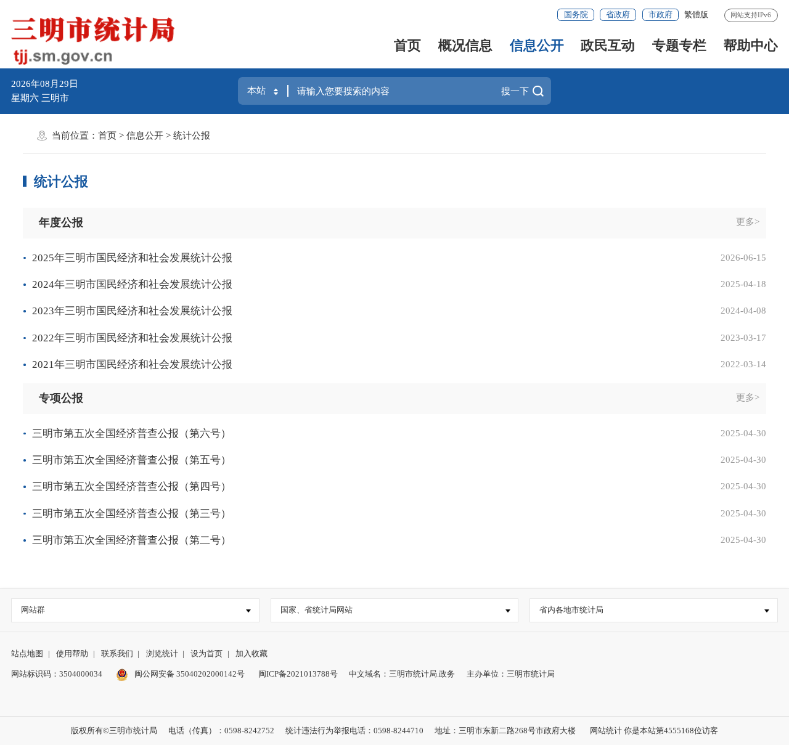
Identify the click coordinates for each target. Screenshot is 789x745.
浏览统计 (162, 653)
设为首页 (206, 653)
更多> (747, 222)
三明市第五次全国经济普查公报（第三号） (131, 513)
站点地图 (27, 653)
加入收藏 (251, 653)
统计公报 (191, 135)
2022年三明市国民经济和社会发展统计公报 (132, 338)
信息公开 (537, 45)
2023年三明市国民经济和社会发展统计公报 (132, 311)
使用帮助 (72, 653)
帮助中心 (751, 45)
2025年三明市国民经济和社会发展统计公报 (132, 258)
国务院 (576, 14)
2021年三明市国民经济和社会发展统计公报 (132, 364)
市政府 (660, 14)
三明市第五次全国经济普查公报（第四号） (131, 486)
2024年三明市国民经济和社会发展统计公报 (132, 284)
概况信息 (465, 45)
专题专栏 (679, 45)
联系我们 (117, 653)
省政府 (618, 14)
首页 (407, 45)
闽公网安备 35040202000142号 (189, 673)
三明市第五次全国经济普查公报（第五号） (131, 460)
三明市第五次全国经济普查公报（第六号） (131, 433)
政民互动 (608, 45)
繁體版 (696, 14)
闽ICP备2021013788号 (298, 673)
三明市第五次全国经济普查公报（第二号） (131, 540)
